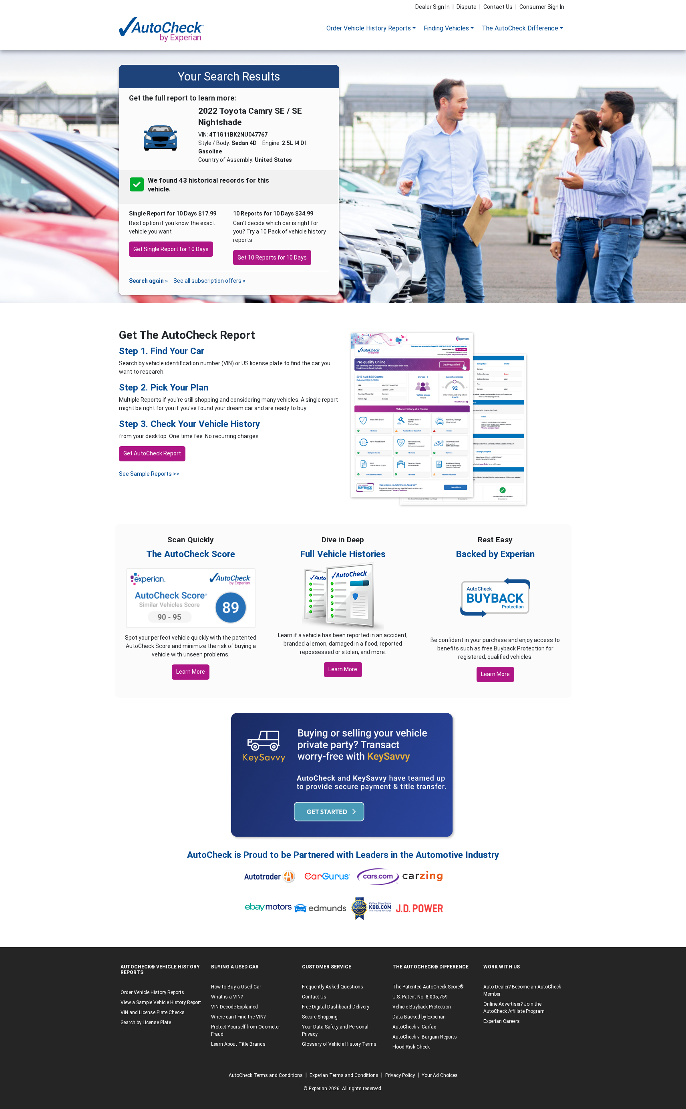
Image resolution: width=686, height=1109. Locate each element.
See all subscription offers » (209, 281)
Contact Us (498, 7)
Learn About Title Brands (238, 1044)
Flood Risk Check (411, 1047)
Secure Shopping (320, 1017)
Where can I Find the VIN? (238, 1017)
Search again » (148, 281)
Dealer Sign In (432, 7)
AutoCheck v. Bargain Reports (424, 1037)
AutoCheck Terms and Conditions (266, 1075)
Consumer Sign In (541, 7)
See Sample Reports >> (149, 474)
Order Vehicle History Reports (368, 28)
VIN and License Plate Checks (153, 1012)
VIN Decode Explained (234, 1007)
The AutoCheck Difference (520, 28)
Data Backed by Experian (419, 1017)
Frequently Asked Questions (332, 987)
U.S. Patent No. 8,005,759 (420, 997)
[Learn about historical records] (171, 189)
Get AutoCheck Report (152, 453)
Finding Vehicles (446, 28)
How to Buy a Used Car (236, 987)
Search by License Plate (146, 1022)
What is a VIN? (227, 997)
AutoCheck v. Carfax (414, 1027)
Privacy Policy (400, 1075)
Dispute (467, 7)
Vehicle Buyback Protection (421, 1007)
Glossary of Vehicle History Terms (339, 1044)
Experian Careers (501, 1021)
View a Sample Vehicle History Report (161, 1002)
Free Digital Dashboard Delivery (335, 1007)
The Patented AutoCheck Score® (428, 987)
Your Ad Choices (440, 1075)
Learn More (190, 671)
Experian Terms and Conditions (344, 1075)
